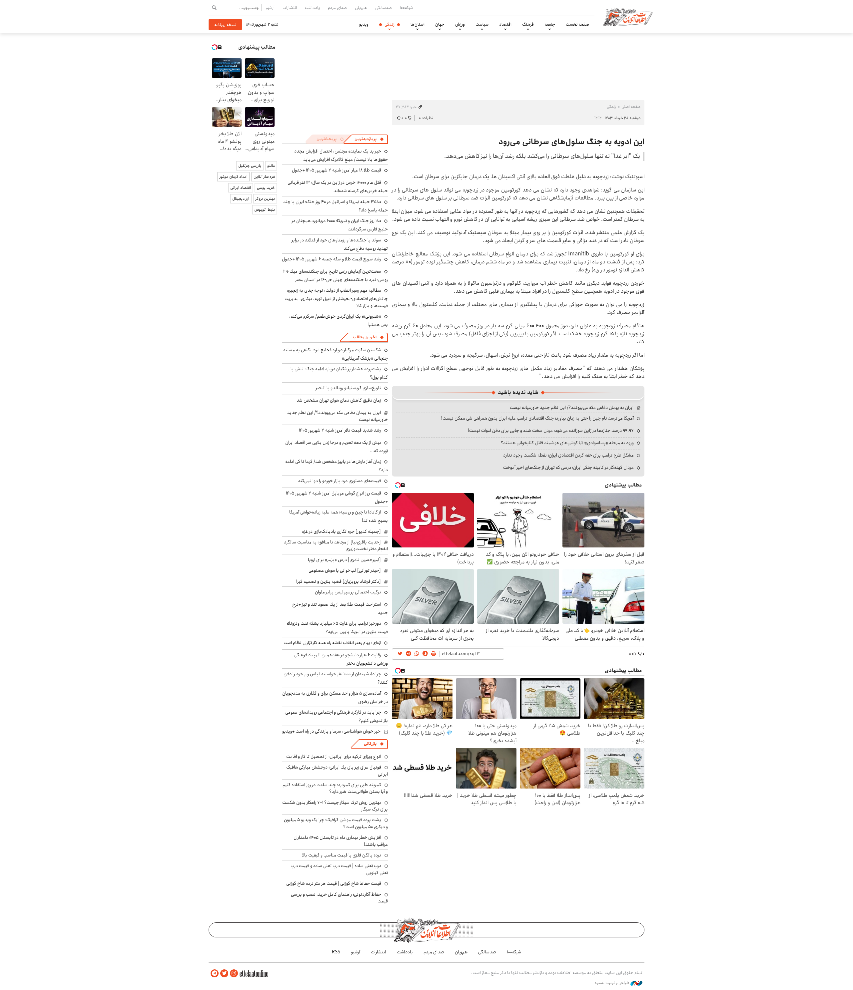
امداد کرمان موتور (234, 176)
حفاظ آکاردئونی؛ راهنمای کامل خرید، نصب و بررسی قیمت (339, 898)
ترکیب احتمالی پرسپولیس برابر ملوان (348, 592)
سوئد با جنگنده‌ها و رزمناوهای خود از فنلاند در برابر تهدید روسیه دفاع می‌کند (340, 244)
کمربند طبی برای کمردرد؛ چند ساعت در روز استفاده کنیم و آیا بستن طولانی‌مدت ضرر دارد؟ (335, 788)
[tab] (369, 139)
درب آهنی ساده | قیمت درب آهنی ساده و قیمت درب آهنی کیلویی (339, 869)
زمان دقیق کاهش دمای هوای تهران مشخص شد (339, 400)
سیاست (481, 24)
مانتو (271, 166)
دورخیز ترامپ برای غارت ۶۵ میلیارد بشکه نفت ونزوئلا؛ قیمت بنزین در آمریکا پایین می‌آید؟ (337, 627)
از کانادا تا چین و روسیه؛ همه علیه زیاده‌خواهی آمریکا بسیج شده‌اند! (338, 516)
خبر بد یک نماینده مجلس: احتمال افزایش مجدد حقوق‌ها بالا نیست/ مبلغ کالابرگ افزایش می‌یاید (341, 155)
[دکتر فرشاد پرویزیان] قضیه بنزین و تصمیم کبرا (338, 581)
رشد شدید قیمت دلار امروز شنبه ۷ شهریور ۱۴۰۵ (340, 430)
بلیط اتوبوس (264, 209)
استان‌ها (418, 24)
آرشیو (270, 7)
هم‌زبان (361, 7)
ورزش (460, 24)
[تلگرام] (215, 973)
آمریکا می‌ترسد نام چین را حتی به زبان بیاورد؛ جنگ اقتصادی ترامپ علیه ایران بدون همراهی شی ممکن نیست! (537, 418)
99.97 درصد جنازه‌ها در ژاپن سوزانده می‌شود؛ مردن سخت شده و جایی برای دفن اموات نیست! (551, 430)
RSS (336, 952)
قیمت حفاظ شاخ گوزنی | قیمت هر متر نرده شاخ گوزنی (333, 883)
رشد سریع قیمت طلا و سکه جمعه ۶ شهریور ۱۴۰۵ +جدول (331, 259)
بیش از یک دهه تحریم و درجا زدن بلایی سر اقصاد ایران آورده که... (336, 447)
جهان (439, 24)
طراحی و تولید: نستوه (612, 983)
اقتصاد (505, 24)
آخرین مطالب (365, 337)
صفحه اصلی (630, 107)
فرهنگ (528, 24)
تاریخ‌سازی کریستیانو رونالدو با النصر (348, 388)
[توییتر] (224, 973)
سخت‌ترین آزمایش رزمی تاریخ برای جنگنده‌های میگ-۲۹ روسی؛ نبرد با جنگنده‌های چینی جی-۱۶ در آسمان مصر (335, 275)
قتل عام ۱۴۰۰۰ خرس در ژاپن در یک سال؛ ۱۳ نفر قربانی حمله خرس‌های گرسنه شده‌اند (338, 186)
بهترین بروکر (265, 198)
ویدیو (364, 24)
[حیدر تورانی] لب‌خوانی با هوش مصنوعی (345, 570)
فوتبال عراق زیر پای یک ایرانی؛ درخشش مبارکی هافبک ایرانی (337, 771)
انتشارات (290, 7)
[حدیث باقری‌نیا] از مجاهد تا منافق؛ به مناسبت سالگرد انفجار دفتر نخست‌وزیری (336, 545)
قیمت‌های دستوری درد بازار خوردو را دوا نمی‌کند (339, 481)
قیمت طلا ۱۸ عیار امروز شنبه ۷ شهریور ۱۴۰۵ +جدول (336, 170)
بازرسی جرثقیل (249, 166)
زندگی (390, 24)
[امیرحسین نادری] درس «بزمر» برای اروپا (344, 559)
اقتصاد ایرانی (240, 187)
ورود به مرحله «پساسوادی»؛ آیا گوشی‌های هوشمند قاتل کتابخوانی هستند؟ (567, 443)
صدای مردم (337, 7)
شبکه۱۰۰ (406, 7)
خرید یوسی (266, 187)
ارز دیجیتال (240, 198)
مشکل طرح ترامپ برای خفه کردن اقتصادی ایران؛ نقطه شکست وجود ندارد (568, 455)
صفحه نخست (577, 24)
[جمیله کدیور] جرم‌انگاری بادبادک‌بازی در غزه (341, 531)
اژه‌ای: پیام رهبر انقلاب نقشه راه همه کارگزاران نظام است (332, 642)
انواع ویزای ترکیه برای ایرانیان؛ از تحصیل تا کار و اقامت (333, 756)
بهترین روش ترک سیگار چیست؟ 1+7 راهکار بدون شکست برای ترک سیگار (335, 806)
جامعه (549, 24)
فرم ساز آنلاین (264, 176)
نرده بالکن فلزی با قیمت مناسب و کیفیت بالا (341, 855)
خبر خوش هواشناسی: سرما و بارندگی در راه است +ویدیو (331, 731)
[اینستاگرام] (234, 973)
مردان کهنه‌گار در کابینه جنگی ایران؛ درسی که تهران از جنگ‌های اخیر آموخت (568, 467)
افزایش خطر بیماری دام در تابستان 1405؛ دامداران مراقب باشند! (341, 841)
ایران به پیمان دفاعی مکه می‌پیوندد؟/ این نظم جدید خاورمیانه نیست (571, 407)
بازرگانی (370, 744)
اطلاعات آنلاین (628, 16)
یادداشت (312, 7)
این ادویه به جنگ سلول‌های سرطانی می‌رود (571, 142)
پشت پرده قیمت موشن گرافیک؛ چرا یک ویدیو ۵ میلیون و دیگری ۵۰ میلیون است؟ (336, 823)
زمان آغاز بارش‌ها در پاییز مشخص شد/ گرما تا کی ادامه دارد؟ (336, 466)
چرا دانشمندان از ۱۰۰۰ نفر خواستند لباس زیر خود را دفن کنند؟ (336, 678)
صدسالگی (383, 7)
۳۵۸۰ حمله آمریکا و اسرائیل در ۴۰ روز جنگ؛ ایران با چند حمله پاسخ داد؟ (335, 206)
